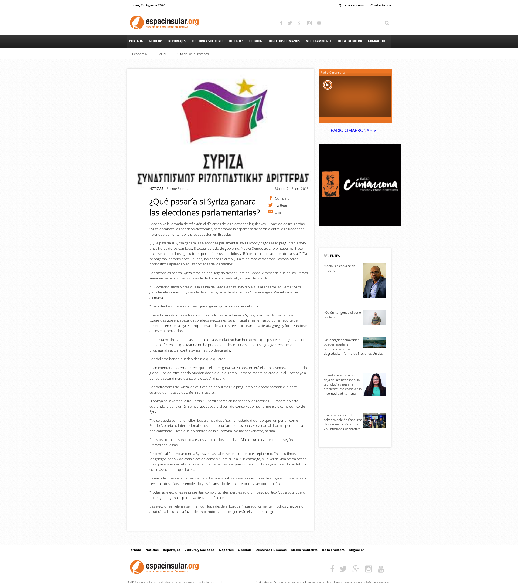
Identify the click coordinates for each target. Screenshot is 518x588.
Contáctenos (380, 5)
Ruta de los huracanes (192, 54)
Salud (162, 54)
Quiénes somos (351, 5)
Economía (139, 54)
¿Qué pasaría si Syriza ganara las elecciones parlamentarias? (204, 207)
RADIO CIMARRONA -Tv (353, 130)
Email (279, 212)
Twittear (281, 205)
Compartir (283, 198)
